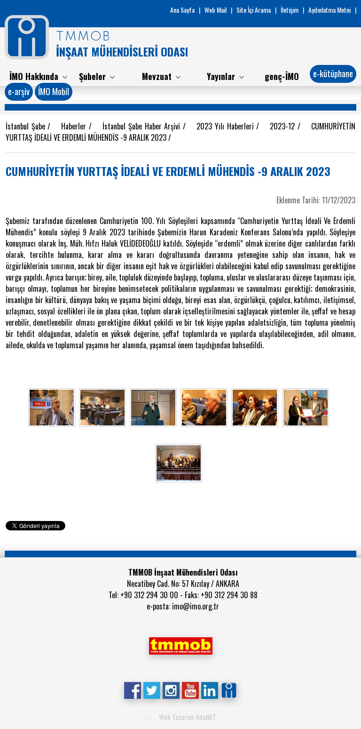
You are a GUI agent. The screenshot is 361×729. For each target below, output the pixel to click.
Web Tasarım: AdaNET (187, 717)
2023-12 (284, 126)
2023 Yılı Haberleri (226, 126)
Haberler (75, 126)
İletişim (289, 10)
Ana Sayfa (182, 10)
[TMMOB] (180, 644)
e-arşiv (19, 91)
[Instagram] (171, 689)
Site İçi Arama (253, 10)
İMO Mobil (53, 91)
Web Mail (215, 10)
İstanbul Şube (26, 126)
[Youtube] (190, 689)
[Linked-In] (209, 689)
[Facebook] (132, 689)
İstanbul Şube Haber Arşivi (142, 126)
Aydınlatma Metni (329, 10)
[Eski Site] (228, 689)
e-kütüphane (333, 73)
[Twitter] (151, 689)
